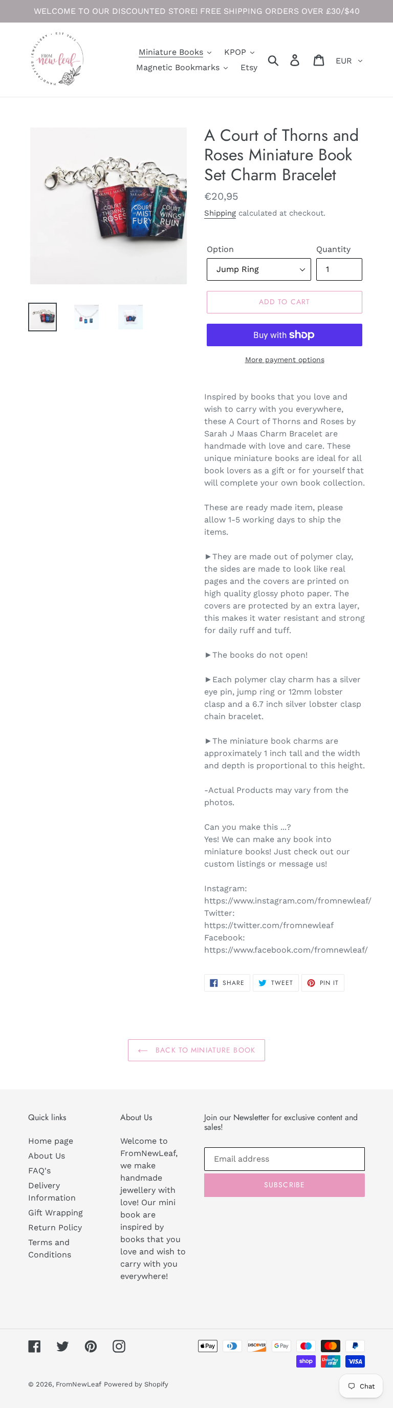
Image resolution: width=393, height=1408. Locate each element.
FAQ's (39, 1170)
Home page (50, 1141)
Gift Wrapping (55, 1212)
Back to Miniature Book (204, 1050)
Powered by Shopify (136, 1384)
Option (220, 249)
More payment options (284, 359)
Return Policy (55, 1227)
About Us (46, 1156)
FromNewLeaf (78, 1384)
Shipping (220, 213)
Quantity (333, 249)
